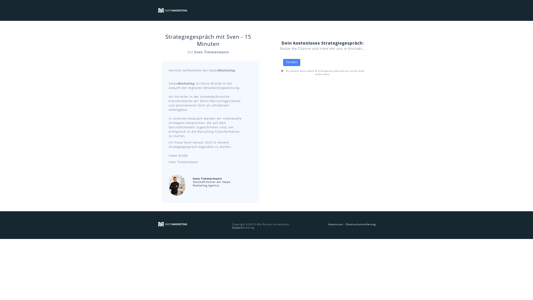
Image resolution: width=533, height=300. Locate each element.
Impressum (335, 224)
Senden (292, 62)
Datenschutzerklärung (361, 224)
